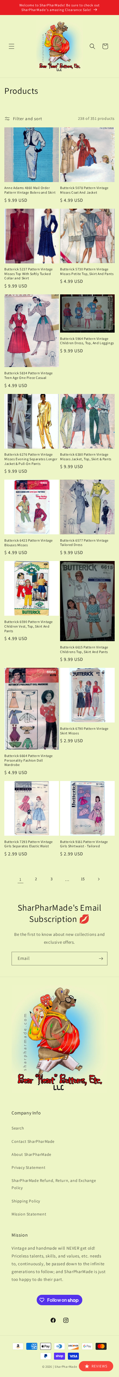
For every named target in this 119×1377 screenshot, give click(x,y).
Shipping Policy (26, 1201)
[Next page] (98, 879)
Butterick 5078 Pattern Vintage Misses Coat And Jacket (84, 190)
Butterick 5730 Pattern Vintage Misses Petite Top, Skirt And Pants (87, 271)
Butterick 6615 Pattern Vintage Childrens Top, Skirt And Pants (84, 649)
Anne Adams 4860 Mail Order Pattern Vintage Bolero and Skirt (29, 190)
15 (83, 878)
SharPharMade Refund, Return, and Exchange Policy (54, 1184)
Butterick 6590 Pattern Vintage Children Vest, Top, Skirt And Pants (28, 626)
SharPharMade (66, 1367)
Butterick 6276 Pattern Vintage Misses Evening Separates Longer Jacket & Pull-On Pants (30, 458)
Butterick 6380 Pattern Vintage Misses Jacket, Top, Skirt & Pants (85, 456)
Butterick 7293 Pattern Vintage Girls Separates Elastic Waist (28, 843)
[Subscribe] (100, 958)
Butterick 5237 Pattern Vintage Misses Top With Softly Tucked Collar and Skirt (28, 273)
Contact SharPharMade (33, 1141)
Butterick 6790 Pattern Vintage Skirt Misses (84, 730)
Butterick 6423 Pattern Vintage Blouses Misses (28, 542)
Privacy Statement (28, 1167)
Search (18, 1128)
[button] (11, 46)
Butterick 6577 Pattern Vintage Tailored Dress (84, 542)
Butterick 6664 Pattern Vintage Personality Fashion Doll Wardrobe (28, 760)
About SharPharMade (31, 1154)
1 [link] (20, 879)
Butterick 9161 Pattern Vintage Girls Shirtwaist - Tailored (84, 843)
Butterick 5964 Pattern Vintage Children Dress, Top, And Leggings (87, 340)
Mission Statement (29, 1214)
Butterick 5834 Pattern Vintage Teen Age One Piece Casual (28, 375)
